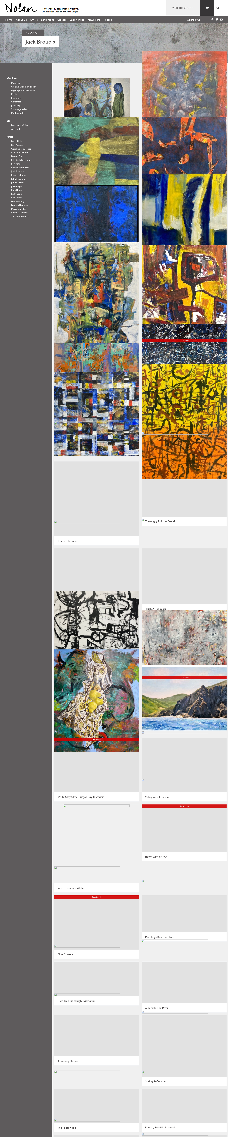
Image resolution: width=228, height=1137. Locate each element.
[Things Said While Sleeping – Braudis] (184, 421)
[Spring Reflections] (184, 1046)
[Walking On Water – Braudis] (96, 162)
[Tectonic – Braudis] (96, 360)
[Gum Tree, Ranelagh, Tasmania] (96, 979)
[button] (218, 8)
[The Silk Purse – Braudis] (96, 574)
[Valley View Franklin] (184, 765)
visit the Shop (181, 8)
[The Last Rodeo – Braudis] (96, 103)
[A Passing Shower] (96, 1035)
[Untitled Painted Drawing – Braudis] (96, 640)
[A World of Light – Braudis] (184, 161)
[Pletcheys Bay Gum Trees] (184, 913)
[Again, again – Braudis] (184, 637)
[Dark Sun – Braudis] (96, 226)
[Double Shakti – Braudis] (184, 103)
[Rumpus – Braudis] (184, 298)
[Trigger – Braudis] (184, 576)
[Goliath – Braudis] (96, 295)
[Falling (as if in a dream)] (96, 701)
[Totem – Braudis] (96, 498)
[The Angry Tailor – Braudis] (184, 489)
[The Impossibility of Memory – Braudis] (96, 414)
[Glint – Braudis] (184, 224)
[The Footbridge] (96, 1106)
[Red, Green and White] (96, 843)
